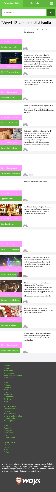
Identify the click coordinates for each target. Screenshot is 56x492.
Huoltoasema (9, 397)
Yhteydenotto (9, 373)
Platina (6, 452)
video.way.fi (8, 433)
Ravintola (7, 387)
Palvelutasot (8, 378)
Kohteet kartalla (10, 414)
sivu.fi (6, 435)
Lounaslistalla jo (10, 418)
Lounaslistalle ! (9, 437)
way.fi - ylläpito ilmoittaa (13, 375)
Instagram (8, 430)
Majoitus (7, 385)
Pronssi (7, 445)
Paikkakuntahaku (10, 409)
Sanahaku (8, 411)
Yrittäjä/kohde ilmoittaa (13, 416)
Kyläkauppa (8, 394)
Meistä (6, 368)
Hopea (6, 447)
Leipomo (7, 392)
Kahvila (7, 390)
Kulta (6, 450)
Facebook (7, 428)
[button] (51, 3)
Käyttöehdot (8, 370)
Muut (6, 401)
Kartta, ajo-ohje (9, 421)
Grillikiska (7, 399)
